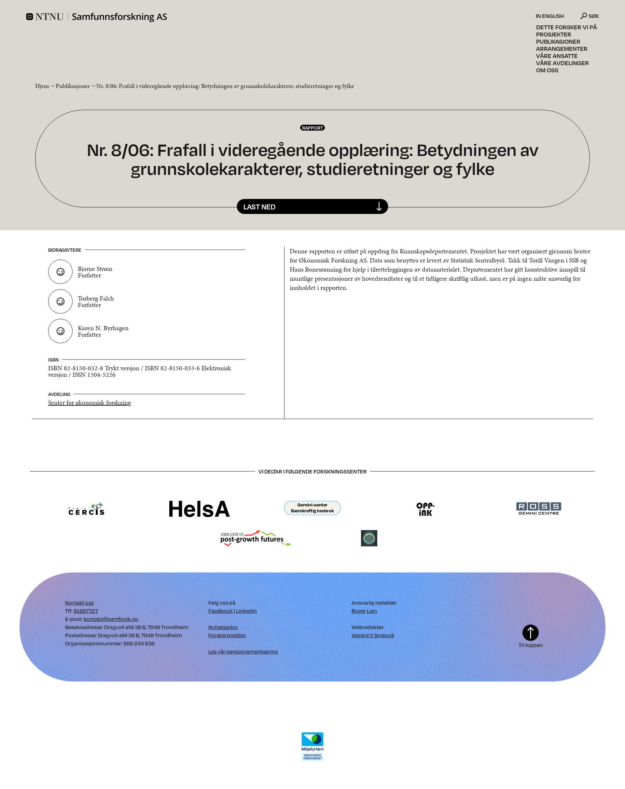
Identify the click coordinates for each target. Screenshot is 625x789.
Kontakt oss (79, 602)
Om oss (547, 70)
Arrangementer (562, 48)
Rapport (312, 128)
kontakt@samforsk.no (111, 619)
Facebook (220, 610)
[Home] (280, 17)
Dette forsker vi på (566, 27)
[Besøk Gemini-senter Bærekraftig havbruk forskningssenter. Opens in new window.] (312, 508)
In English (550, 16)
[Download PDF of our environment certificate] (312, 746)
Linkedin (246, 610)
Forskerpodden (227, 635)
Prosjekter (553, 34)
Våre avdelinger (562, 62)
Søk (594, 15)
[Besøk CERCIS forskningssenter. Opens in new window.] (86, 508)
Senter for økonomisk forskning (89, 402)
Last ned (259, 206)
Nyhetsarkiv (223, 627)
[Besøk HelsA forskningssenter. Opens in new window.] (199, 508)
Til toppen (531, 645)
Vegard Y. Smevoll (373, 635)
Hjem (42, 85)
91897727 (86, 610)
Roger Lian (364, 610)
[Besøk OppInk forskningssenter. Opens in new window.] (425, 508)
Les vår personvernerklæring (243, 651)
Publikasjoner (558, 41)
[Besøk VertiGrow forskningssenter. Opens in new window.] (369, 538)
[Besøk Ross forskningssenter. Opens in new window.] (538, 508)
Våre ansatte (557, 55)
